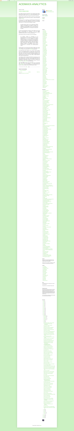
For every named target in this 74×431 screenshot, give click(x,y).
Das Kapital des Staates (46, 190)
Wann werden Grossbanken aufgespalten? (49, 327)
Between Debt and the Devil (46, 181)
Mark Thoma (44, 279)
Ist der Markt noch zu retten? (46, 223)
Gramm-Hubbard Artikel (24, 11)
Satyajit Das (44, 75)
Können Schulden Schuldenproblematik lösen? (49, 331)
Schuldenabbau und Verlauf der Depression (49, 333)
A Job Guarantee (45, 134)
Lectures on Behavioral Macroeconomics (48, 203)
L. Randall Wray (45, 52)
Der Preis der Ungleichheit (47, 395)
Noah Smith (44, 278)
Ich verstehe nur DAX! (45, 238)
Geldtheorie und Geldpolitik (46, 92)
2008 (43, 417)
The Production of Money (46, 168)
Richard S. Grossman (45, 68)
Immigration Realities (45, 98)
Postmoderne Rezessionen (47, 377)
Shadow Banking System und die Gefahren (49, 338)
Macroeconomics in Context (46, 160)
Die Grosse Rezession (45, 219)
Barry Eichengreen (45, 33)
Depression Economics (45, 229)
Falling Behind (44, 253)
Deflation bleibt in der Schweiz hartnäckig (48, 372)
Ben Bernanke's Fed (45, 239)
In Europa (44, 230)
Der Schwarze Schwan (45, 211)
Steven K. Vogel (45, 81)
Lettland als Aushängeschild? (47, 388)
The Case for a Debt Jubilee (46, 100)
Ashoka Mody (44, 32)
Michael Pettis (44, 59)
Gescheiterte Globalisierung (46, 152)
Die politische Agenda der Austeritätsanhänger (49, 406)
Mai (44, 409)
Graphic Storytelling (45, 235)
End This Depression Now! (46, 204)
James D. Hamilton (45, 44)
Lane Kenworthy (45, 53)
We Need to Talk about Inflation (46, 114)
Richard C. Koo (45, 67)
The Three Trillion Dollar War (46, 246)
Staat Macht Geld (45, 119)
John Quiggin (44, 273)
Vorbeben (44, 244)
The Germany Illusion (45, 161)
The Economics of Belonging (46, 141)
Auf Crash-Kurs (45, 208)
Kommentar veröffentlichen (23, 70)
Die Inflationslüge (45, 198)
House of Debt (44, 191)
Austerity (44, 197)
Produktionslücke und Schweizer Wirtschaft (49, 340)
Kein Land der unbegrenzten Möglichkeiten (49, 332)
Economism (44, 170)
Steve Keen (44, 80)
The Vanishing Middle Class (46, 166)
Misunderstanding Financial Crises (47, 201)
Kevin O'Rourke (45, 51)
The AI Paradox (45, 91)
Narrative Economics (45, 145)
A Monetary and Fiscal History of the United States (49, 125)
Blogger (40, 425)
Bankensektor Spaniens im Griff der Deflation (49, 371)
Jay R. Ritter (44, 47)
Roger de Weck (45, 72)
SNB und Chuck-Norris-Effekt (47, 396)
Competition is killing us (46, 135)
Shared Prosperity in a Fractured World (47, 93)
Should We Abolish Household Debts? (47, 149)
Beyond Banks (44, 97)
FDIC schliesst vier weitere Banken (48, 387)
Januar (44, 413)
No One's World (45, 196)
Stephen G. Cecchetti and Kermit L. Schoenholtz (48, 79)
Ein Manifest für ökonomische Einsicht (48, 328)
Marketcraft (44, 159)
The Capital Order (45, 118)
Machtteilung (44, 245)
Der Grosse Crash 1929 (46, 232)
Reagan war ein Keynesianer (47, 389)
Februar (45, 412)
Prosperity (44, 154)
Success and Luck (45, 174)
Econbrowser (44, 271)
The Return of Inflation (45, 106)
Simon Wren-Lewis (45, 280)
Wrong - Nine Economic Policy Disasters (47, 194)
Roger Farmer (44, 73)
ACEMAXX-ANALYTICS (32, 4)
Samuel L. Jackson (45, 74)
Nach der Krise (44, 217)
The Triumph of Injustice (46, 101)
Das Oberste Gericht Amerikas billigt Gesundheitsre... (48, 324)
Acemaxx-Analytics (49, 10)
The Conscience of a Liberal (46, 256)
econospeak (22, 18)
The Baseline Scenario (45, 268)
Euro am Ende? (45, 374)
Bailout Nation (44, 222)
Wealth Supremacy (45, 111)
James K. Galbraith (45, 45)
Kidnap (44, 153)
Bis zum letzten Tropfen (45, 251)
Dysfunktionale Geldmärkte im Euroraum (48, 341)
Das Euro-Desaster (45, 162)
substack (43, 18)
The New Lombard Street (46, 210)
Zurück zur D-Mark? (45, 202)
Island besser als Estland (46, 370)
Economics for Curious (45, 187)
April (44, 410)
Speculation (44, 173)
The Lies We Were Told (45, 155)
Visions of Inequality (45, 113)
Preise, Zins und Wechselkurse (46, 147)
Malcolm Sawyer (45, 55)
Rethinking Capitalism (45, 176)
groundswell (44, 242)
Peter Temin (44, 66)
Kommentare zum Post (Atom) (25, 73)
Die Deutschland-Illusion (46, 188)
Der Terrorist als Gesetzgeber (46, 243)
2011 (43, 414)
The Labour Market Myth (46, 94)
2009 (43, 416)
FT (31, 63)
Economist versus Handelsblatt (47, 378)
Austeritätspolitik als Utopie (47, 385)
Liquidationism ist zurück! (47, 326)
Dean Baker (44, 40)
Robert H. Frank (45, 69)
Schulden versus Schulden (47, 330)
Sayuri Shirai (44, 76)
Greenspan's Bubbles (45, 252)
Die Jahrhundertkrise (45, 218)
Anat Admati (44, 30)
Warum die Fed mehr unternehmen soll (48, 384)
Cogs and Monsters (45, 133)
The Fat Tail (44, 224)
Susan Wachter (45, 82)
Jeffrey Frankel (44, 48)
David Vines (44, 39)
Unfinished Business (45, 156)
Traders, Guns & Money (45, 216)
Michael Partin (44, 58)
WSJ (30, 14)
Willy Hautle (44, 87)
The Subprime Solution (45, 237)
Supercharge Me (45, 107)
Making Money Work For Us (46, 121)
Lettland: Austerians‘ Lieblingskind (48, 386)
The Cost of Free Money (46, 142)
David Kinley (44, 38)
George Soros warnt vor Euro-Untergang (48, 398)
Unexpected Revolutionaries (46, 105)
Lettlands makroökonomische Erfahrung (48, 383)
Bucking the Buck (45, 120)
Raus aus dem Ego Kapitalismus (47, 117)
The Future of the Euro (45, 182)
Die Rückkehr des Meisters (46, 215)
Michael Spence (45, 61)
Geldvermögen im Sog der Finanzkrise (48, 373)
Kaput (43, 99)
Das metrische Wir (45, 167)
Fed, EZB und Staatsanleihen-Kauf (48, 339)
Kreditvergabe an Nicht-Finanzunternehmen (49, 329)
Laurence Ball (44, 54)
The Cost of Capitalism (45, 225)
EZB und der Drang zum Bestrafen (48, 393)
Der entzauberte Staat (45, 132)
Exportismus (44, 138)
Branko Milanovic (45, 34)
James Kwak (44, 46)
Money (44, 124)
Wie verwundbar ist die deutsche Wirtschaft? (49, 375)
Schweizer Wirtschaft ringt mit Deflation (48, 391)
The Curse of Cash (45, 177)
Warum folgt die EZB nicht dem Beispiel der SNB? (49, 394)
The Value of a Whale (45, 128)
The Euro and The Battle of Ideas (47, 175)
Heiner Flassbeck (45, 272)
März (44, 411)
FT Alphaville (44, 266)
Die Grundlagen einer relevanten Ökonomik (48, 104)
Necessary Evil (44, 163)
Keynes (44, 189)
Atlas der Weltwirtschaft (45, 139)
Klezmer (44, 250)
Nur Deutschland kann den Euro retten (47, 183)
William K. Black (45, 86)
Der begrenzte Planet (45, 140)
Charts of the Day (46, 405)
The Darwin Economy (45, 209)
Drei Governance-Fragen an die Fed (48, 325)
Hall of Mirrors (44, 184)
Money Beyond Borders (45, 90)
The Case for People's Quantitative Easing (48, 146)
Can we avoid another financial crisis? (47, 169)
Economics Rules (45, 180)
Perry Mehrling (44, 65)
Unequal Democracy (45, 236)
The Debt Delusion (45, 127)
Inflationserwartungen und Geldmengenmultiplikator (47, 380)
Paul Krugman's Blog (45, 275)
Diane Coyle (44, 41)
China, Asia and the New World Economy (48, 249)
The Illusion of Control (45, 112)
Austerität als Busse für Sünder (47, 390)
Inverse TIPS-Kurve (46, 392)
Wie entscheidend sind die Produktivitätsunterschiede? (47, 344)
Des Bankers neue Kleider (46, 195)
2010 (43, 415)
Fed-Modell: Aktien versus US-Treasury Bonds (49, 381)
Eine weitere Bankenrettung (47, 382)
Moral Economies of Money (46, 126)
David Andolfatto (45, 37)
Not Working (44, 148)
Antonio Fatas (44, 31)
